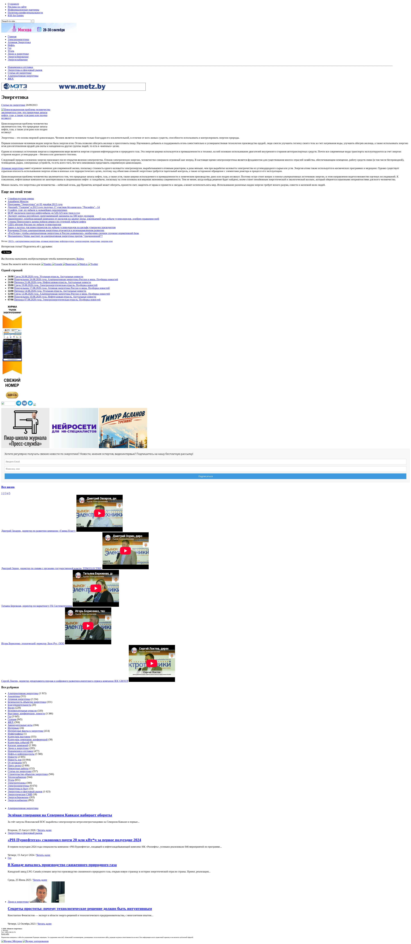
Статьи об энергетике (19, 73)
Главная (12, 36)
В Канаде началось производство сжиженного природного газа (62, 865)
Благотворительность (19, 705)
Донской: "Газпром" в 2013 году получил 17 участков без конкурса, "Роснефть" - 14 (54, 207)
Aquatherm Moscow (18, 201)
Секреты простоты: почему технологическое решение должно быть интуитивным (80, 908)
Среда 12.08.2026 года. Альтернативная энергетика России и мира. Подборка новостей (62, 293)
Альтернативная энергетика (23, 75)
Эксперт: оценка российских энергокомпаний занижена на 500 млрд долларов (51, 216)
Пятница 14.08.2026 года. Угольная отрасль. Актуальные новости (50, 291)
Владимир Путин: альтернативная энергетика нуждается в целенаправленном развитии (56, 230)
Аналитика (14, 696)
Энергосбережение (18, 56)
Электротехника (17, 782)
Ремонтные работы (18, 768)
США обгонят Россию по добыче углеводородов (34, 224)
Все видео (8, 487)
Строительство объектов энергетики (28, 774)
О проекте (13, 4)
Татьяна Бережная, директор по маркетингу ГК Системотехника (36, 606)
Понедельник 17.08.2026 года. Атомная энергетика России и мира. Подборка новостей (62, 288)
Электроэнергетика (18, 39)
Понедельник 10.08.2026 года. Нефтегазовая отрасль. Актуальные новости (55, 296)
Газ (9, 48)
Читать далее (44, 830)
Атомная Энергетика (19, 42)
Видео (11, 707)
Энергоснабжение (18, 59)
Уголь (11, 51)
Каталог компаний (18, 745)
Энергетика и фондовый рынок (25, 70)
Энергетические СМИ (20, 794)
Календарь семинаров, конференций (28, 739)
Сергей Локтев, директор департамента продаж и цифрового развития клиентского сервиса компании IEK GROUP (64, 681)
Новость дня (14, 759)
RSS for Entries (16, 15)
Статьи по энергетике (13, 105)
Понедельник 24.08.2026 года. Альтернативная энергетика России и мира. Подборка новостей (66, 279)
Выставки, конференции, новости (26, 713)
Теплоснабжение (17, 777)
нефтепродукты (67, 241)
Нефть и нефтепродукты (21, 754)
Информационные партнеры (23, 9)
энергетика (95, 241)
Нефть (11, 45)
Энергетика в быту (18, 788)
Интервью (13, 728)
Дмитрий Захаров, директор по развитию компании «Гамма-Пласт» (38, 530)
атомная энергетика (50, 241)
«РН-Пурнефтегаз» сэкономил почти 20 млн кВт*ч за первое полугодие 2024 (74, 840)
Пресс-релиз (14, 765)
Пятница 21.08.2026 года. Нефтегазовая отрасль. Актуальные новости (52, 282)
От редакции (15, 762)
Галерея (12, 719)
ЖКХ (11, 78)
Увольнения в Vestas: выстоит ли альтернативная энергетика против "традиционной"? (55, 236)
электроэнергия (82, 241)
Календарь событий (18, 742)
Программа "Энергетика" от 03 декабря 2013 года (35, 204)
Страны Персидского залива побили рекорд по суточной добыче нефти (47, 221)
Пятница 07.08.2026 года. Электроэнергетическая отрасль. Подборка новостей (57, 299)
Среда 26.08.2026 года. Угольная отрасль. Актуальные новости (48, 276)
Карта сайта (5, 934)
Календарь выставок (19, 736)
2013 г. (11, 241)
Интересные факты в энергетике (26, 730)
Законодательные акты (20, 725)
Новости (12, 756)
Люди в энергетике (18, 53)
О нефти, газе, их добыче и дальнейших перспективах (37, 210)
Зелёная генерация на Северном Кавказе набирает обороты (60, 815)
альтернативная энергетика (27, 241)
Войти (80, 258)
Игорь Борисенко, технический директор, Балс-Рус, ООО (32, 643)
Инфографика (15, 733)
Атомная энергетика (12, 168)
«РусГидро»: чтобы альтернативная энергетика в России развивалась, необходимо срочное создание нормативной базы (73, 233)
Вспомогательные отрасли (22, 710)
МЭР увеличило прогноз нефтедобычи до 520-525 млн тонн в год (44, 213)
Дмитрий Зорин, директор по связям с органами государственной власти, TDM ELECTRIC (51, 568)
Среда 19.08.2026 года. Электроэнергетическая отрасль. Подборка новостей (55, 285)
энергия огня (107, 241)
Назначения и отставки (20, 67)
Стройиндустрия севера (21, 198)
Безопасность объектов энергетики (27, 702)
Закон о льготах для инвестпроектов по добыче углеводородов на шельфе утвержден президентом (62, 227)
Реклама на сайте (17, 6)
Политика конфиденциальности (25, 12)
